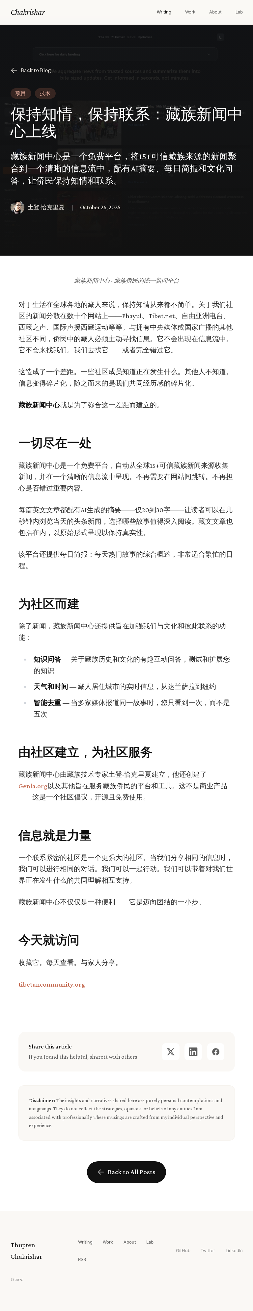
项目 (20, 93)
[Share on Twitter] (171, 1052)
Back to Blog (36, 70)
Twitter (208, 1250)
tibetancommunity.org (51, 984)
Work (190, 11)
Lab (239, 11)
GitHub (183, 1250)
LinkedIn (234, 1250)
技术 (45, 93)
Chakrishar (28, 12)
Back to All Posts (131, 1172)
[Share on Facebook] (216, 1052)
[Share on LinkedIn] (193, 1052)
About (215, 11)
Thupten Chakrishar (26, 1250)
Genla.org (32, 786)
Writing (164, 11)
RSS (82, 1259)
